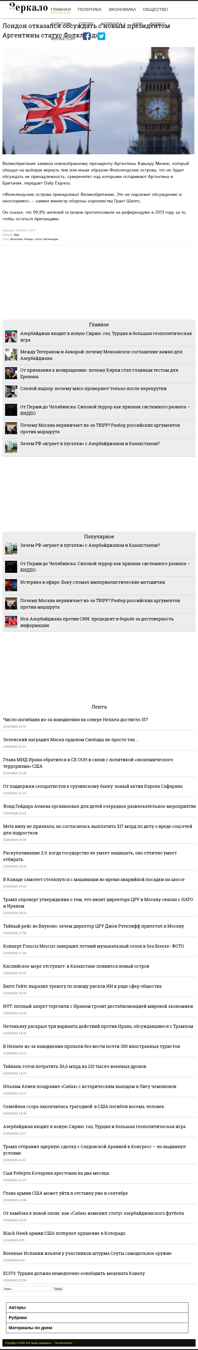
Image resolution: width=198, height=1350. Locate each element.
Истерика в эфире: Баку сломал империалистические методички (92, 582)
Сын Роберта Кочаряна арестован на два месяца (56, 1173)
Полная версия (63, 1343)
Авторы (17, 1307)
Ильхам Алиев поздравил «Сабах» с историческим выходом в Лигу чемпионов (89, 1086)
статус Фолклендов (46, 239)
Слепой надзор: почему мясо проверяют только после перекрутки (93, 388)
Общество (155, 9)
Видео (157, 23)
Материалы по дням (30, 1327)
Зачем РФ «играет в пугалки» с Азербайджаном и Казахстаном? (90, 443)
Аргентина (16, 239)
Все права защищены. (39, 1343)
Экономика (122, 9)
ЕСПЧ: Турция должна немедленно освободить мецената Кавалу (74, 1273)
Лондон (28, 239)
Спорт (86, 23)
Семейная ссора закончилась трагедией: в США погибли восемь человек (83, 1106)
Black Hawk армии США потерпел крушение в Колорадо (64, 1233)
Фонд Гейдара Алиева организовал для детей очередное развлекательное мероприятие (99, 806)
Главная (61, 9)
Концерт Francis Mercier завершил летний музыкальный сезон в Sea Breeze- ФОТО (93, 946)
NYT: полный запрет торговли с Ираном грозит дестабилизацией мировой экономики (98, 1006)
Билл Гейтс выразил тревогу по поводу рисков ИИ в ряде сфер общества (82, 986)
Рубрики (18, 1317)
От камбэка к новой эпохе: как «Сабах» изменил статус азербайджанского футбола (93, 1213)
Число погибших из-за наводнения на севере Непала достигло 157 (75, 719)
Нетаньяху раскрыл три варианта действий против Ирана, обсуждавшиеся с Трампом (98, 1026)
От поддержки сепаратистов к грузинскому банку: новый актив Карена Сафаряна (93, 786)
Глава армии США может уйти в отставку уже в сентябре (65, 1193)
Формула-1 (113, 23)
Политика (89, 9)
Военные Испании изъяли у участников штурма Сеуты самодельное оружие (87, 1253)
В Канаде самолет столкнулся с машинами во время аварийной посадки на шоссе (94, 879)
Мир (138, 23)
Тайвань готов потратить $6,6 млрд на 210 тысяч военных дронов (74, 1066)
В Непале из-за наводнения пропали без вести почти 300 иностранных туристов (91, 1046)
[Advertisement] (99, 282)
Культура (61, 23)
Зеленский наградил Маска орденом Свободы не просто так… (70, 739)
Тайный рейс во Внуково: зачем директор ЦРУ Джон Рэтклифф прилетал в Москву (93, 926)
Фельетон (63, 38)
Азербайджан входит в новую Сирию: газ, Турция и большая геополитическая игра (94, 1126)
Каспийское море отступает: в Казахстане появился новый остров (76, 966)
